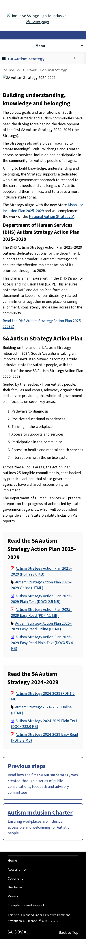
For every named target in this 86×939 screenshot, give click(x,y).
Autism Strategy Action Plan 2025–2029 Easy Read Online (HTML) (41, 626)
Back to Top (68, 932)
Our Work (30, 70)
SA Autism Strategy (26, 59)
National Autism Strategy (49, 216)
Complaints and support (26, 905)
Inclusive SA (11, 70)
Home (12, 860)
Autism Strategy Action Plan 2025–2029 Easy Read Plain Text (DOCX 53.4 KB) (42, 642)
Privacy (13, 896)
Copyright (15, 878)
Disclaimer (16, 887)
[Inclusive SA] (43, 15)
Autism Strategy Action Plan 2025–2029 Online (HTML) (41, 585)
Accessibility (17, 869)
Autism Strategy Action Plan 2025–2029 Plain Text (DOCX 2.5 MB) (41, 598)
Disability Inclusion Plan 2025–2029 (43, 207)
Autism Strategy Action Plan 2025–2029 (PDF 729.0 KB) (41, 571)
